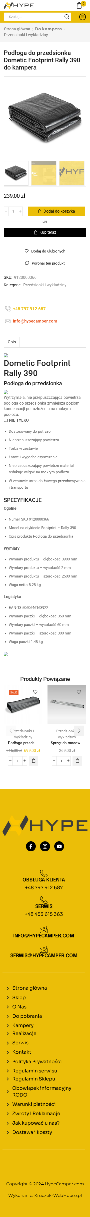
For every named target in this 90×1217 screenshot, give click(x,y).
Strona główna (17, 29)
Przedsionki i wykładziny (26, 34)
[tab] (12, 342)
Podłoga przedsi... (23, 743)
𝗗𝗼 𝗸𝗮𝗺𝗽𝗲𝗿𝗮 (48, 29)
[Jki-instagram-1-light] (45, 846)
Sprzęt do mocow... (67, 743)
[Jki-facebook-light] (31, 846)
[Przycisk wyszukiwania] (67, 17)
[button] (10, 118)
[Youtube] (59, 846)
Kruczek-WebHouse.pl (58, 1195)
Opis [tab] (12, 342)
